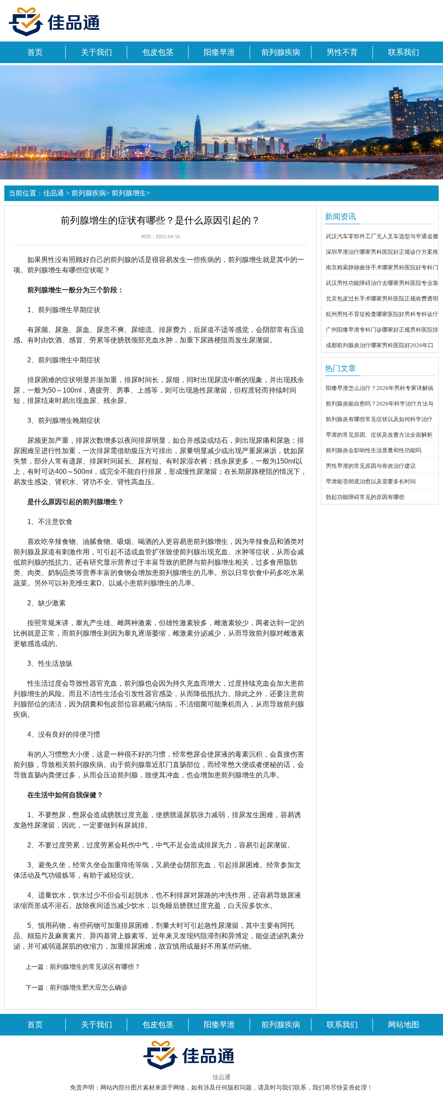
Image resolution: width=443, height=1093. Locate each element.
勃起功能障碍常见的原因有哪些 (365, 497)
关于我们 (96, 52)
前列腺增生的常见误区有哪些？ (95, 966)
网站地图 (403, 1024)
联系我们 (403, 52)
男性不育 (342, 52)
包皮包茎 (157, 52)
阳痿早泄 (219, 52)
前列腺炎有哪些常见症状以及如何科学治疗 (379, 419)
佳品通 (53, 193)
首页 (35, 52)
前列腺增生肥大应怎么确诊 (89, 987)
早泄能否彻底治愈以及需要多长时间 (371, 481)
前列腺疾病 (280, 52)
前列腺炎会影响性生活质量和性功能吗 (373, 450)
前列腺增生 (129, 193)
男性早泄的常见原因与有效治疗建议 (371, 466)
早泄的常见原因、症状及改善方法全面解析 (379, 434)
